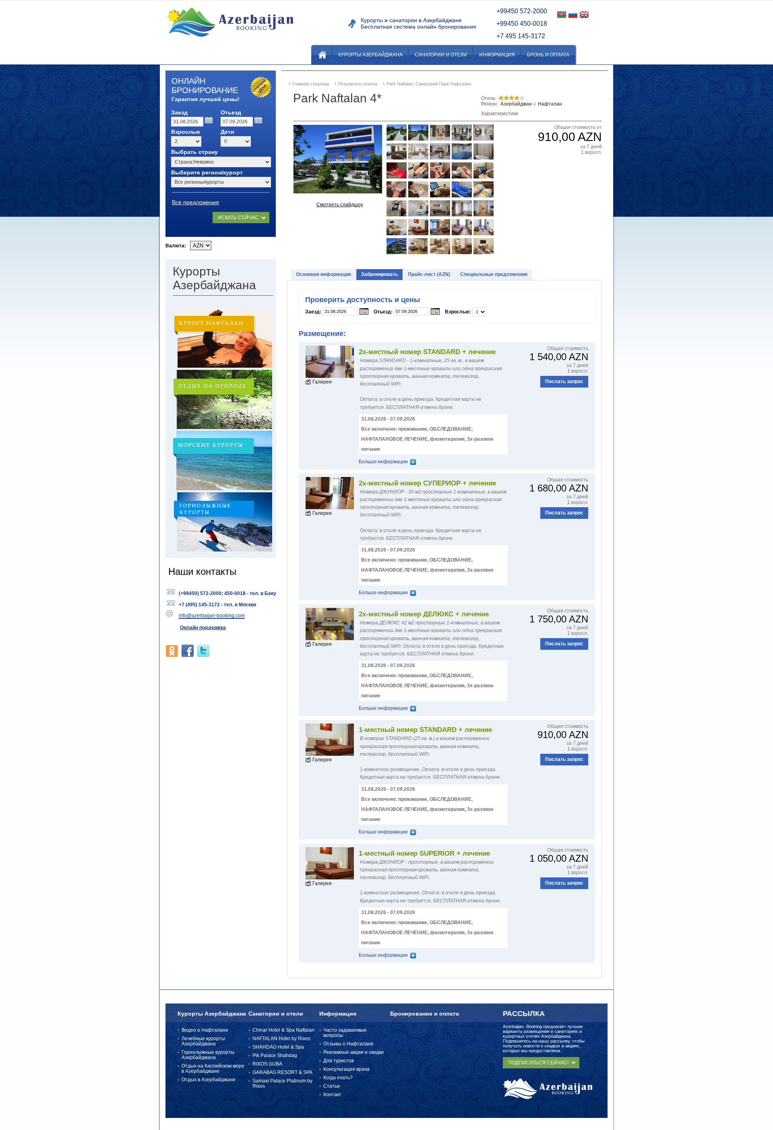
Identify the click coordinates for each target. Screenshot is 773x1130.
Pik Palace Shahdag (274, 1055)
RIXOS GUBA (267, 1064)
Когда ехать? (338, 1077)
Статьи (331, 1086)
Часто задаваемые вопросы (345, 1032)
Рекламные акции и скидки (353, 1052)
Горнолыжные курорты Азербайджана (208, 1054)
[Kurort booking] (230, 40)
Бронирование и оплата (424, 1013)
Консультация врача (346, 1069)
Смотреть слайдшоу (339, 204)
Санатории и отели (275, 1013)
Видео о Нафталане (205, 1030)
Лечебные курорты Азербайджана (203, 1041)
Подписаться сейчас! (538, 1063)
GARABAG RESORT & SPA (282, 1072)
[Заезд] (209, 120)
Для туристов (338, 1061)
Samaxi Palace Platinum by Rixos (282, 1083)
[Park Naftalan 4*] (337, 159)
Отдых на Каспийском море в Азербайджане (213, 1068)
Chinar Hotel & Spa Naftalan (283, 1030)
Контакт (332, 1094)
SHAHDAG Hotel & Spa (278, 1047)
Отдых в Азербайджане (209, 1079)
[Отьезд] (258, 120)
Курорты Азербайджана (212, 1013)
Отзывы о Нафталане (348, 1044)
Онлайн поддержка (203, 627)
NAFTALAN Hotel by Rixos (281, 1038)
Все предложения (195, 202)
